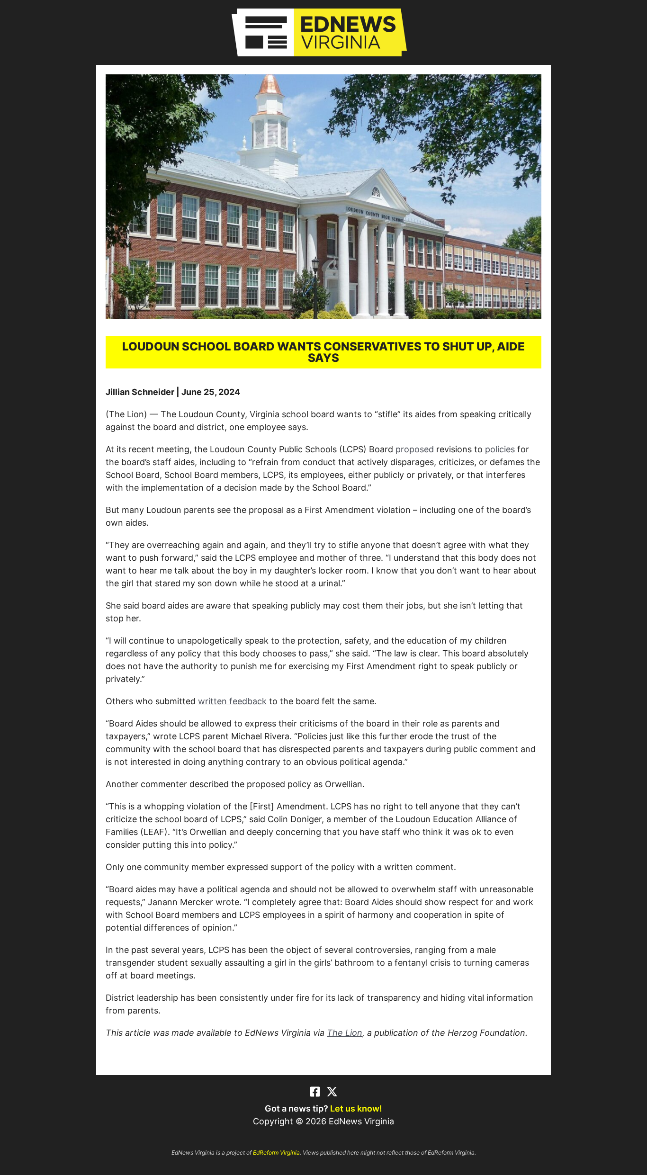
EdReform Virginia (276, 1152)
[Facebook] (315, 1091)
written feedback (232, 701)
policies (500, 449)
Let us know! (356, 1108)
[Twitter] (332, 1091)
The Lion (344, 1033)
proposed (414, 449)
